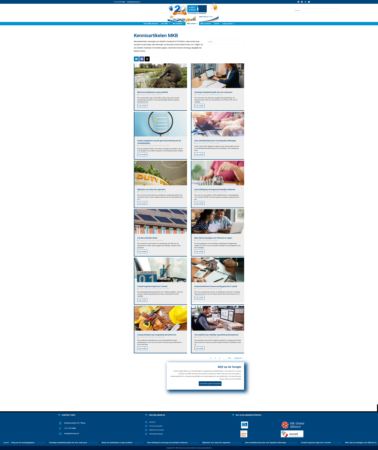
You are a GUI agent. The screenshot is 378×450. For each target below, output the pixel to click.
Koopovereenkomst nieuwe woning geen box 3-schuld (215, 286)
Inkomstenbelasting (214, 94)
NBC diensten (177, 24)
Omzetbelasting (159, 240)
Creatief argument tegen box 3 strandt (152, 286)
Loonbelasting (212, 143)
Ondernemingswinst (159, 337)
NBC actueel (191, 24)
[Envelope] (309, 2)
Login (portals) (227, 24)
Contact (216, 24)
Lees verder (142, 106)
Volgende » (238, 358)
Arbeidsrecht (155, 94)
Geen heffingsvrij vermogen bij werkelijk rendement (214, 189)
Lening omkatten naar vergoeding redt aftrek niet (156, 335)
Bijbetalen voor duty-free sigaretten (151, 189)
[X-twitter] (305, 2)
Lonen (164, 145)
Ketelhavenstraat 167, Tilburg (74, 423)
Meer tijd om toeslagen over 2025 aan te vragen (213, 238)
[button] (165, 23)
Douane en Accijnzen (157, 192)
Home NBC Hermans (151, 24)
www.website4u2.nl (206, 448)
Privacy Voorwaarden (155, 426)
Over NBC (164, 24)
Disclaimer (152, 422)
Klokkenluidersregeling (156, 434)
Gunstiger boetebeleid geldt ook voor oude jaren (213, 92)
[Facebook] (302, 2)
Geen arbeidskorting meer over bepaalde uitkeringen (215, 141)
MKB (160, 94)
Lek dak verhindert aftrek (147, 238)
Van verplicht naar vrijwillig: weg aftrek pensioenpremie (216, 335)
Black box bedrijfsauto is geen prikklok (152, 92)
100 (229, 358)
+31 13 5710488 (70, 428)
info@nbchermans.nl (71, 433)
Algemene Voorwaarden (156, 430)
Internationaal (211, 337)
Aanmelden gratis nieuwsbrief (210, 383)
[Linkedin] (298, 2)
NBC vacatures (206, 24)
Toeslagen (215, 240)
